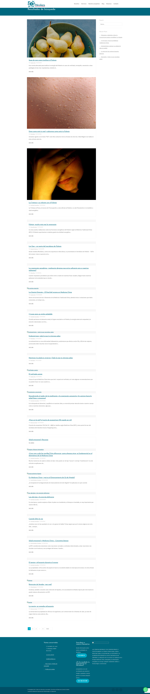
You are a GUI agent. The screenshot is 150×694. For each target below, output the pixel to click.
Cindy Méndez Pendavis (36, 480)
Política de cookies (50, 669)
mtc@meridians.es (50, 659)
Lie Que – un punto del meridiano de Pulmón (45, 246)
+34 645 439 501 (50, 655)
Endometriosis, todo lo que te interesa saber (45, 336)
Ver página (31, 442)
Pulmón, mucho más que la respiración (42, 224)
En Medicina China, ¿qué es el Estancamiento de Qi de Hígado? (52, 477)
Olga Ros (33, 273)
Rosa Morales (34, 227)
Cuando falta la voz (36, 519)
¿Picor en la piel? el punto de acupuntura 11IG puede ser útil (50, 420)
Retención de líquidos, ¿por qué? (40, 584)
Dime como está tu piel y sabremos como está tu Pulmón (49, 131)
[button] (145, 689)
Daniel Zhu (33, 62)
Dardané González (35, 205)
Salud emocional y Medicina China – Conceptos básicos (48, 541)
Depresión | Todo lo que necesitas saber (109, 58)
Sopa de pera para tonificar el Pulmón (42, 60)
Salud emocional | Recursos (38, 440)
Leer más (31, 71)
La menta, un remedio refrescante (41, 606)
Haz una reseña (82, 681)
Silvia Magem (34, 587)
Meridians (33, 134)
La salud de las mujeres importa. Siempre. (109, 52)
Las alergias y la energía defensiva (41, 497)
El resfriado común (35, 374)
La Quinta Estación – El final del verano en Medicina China (50, 292)
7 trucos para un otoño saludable (40, 314)
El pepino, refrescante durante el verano (43, 562)
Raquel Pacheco (34, 249)
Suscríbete (81, 655)
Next (47, 628)
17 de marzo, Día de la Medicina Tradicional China (108, 42)
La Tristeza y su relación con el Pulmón (43, 202)
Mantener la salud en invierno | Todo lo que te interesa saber (51, 358)
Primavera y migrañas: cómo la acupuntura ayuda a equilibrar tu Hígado (110, 36)
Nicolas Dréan (34, 422)
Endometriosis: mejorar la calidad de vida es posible (110, 47)
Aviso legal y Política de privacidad (50, 665)
